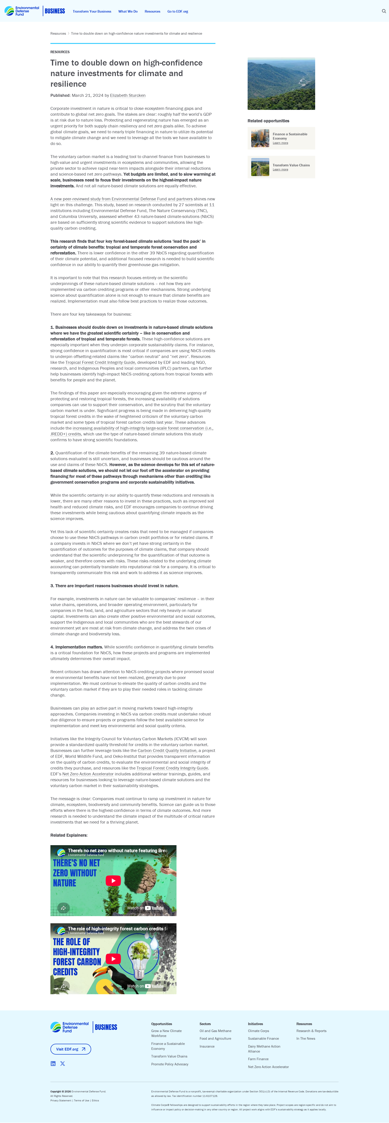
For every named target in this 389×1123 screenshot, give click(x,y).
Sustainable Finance (263, 1038)
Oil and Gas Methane (215, 1030)
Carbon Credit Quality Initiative (167, 750)
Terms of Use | (83, 1100)
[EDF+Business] (34, 11)
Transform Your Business (92, 11)
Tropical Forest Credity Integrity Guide (172, 768)
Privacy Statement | (62, 1100)
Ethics (95, 1100)
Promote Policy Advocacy (169, 1064)
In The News (305, 1038)
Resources (152, 11)
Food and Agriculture (215, 1038)
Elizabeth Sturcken (128, 95)
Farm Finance (258, 1059)
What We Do (128, 11)
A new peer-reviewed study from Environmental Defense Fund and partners (121, 199)
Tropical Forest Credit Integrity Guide (100, 362)
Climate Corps (258, 1030)
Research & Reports (311, 1030)
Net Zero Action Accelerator (88, 774)
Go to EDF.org (177, 11)
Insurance (207, 1046)
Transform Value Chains (169, 1056)
